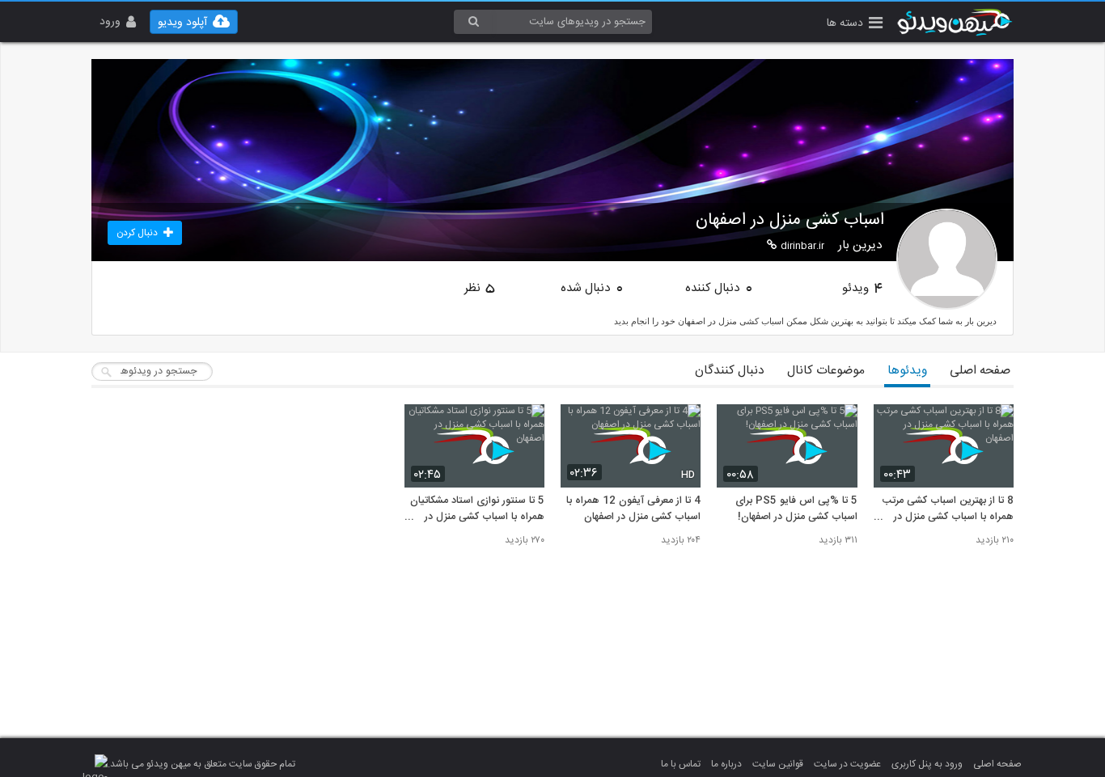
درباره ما (726, 764)
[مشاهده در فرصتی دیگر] (993, 426)
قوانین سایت (777, 764)
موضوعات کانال (826, 371)
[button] (855, 24)
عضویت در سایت (847, 764)
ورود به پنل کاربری (927, 764)
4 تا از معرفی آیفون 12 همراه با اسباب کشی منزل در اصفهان (633, 509)
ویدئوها (907, 371)
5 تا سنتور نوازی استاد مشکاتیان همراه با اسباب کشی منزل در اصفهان (477, 509)
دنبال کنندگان (729, 371)
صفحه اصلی (980, 371)
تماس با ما (681, 764)
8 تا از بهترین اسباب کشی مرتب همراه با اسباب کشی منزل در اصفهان (948, 509)
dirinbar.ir (802, 246)
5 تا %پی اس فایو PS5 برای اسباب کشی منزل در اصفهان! (796, 509)
